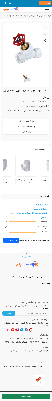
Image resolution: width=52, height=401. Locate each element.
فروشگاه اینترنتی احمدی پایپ (40, 15)
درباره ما (11, 276)
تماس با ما (46, 283)
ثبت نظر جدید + (11, 240)
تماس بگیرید (26, 396)
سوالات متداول (34, 276)
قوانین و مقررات (21, 276)
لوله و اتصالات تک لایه (30, 111)
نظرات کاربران (44, 196)
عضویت (8, 313)
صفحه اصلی (45, 276)
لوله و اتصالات (21, 15)
